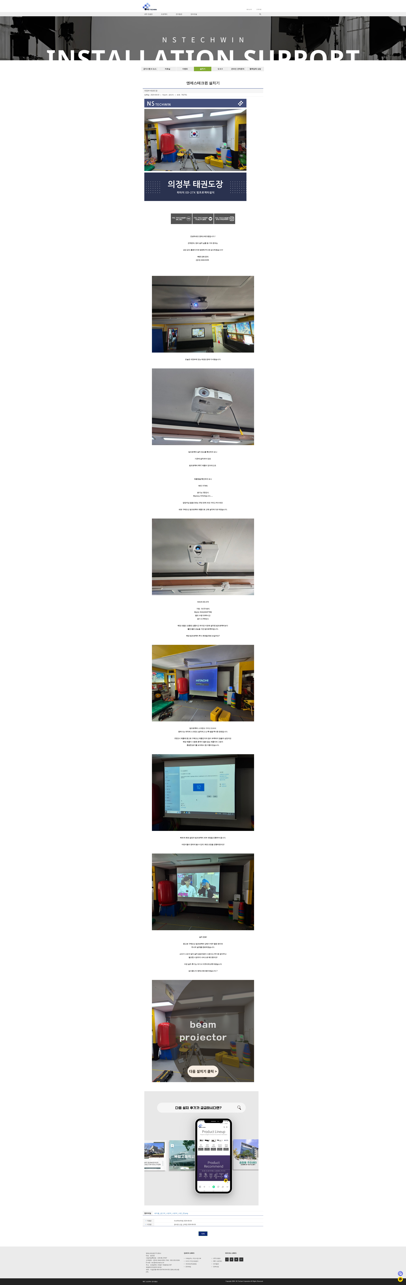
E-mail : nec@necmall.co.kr (155, 1262)
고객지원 (258, 9)
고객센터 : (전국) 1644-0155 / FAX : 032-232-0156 (163, 1260)
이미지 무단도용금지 (192, 1261)
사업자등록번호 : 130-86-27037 (156, 1258)
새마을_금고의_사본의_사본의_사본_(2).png (171, 1213)
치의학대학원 (178, 1221)
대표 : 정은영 (150, 1255)
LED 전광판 (148, 14)
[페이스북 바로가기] (227, 1259)
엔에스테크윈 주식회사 (153, 1253)
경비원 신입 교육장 (180, 1224)
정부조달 (194, 14)
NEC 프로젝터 (217, 1261)
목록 (203, 1234)
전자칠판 (179, 14)
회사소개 (249, 9)
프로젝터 (164, 14)
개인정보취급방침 (191, 1264)
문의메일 (188, 1266)
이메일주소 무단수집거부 (193, 1258)
